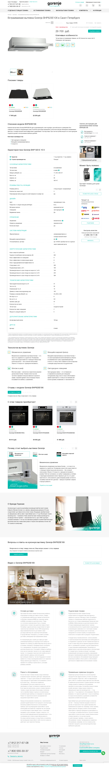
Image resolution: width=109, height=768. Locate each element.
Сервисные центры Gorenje (47, 753)
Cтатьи (61, 748)
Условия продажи (45, 749)
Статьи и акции (79, 2)
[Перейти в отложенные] (80, 5)
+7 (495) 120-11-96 (90, 235)
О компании (62, 746)
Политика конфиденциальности (48, 760)
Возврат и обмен (45, 755)
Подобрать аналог (94, 31)
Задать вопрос (19, 554)
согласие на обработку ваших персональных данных (39, 765)
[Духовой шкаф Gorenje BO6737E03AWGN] (66, 415)
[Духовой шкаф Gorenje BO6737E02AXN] (42, 415)
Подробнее (90, 223)
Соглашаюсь (77, 765)
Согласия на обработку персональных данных (55, 766)
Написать (90, 240)
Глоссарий (62, 749)
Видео (61, 751)
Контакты (61, 753)
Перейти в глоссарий (46, 485)
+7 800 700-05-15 (33, 1)
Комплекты (83, 10)
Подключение (44, 748)
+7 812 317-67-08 (14, 4)
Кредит (42, 751)
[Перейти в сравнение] (86, 5)
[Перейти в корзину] (93, 5)
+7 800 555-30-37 (14, 6)
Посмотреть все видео (92, 563)
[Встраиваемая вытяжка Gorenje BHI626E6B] (18, 94)
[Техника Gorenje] (54, 4)
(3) (27, 107)
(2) (51, 107)
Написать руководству (90, 751)
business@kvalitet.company (90, 748)
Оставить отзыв (14, 392)
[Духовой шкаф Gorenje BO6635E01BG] (18, 415)
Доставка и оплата (45, 746)
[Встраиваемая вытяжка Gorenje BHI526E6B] (42, 94)
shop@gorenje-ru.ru (87, 744)
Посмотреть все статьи (90, 193)
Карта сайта (83, 760)
